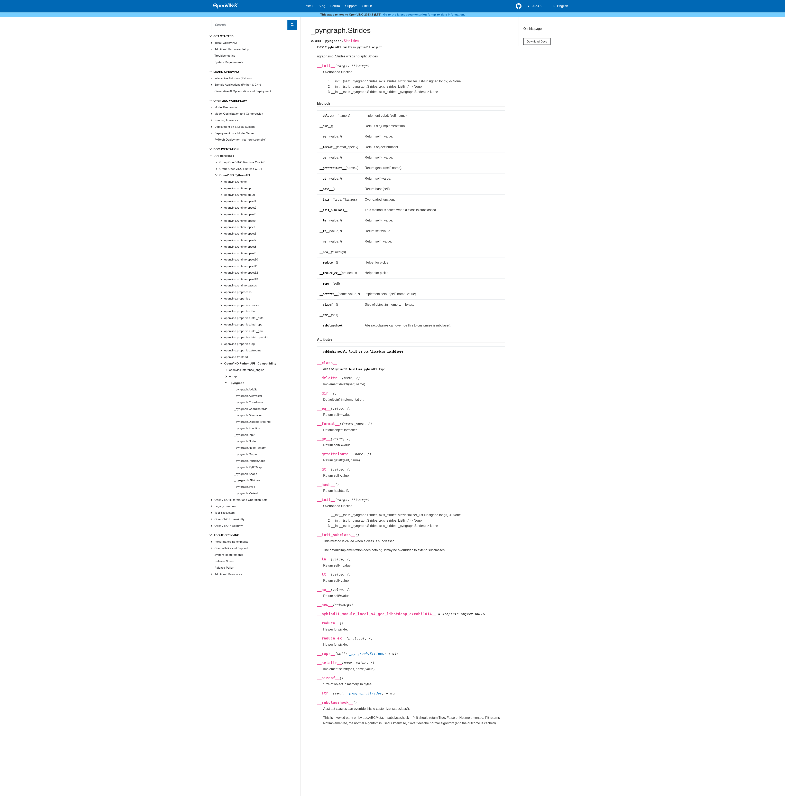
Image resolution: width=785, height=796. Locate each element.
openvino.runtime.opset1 (240, 201)
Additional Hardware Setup (231, 49)
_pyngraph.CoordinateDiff (250, 408)
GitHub (367, 6)
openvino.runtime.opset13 (241, 279)
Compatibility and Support (231, 548)
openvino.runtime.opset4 (240, 220)
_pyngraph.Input (244, 434)
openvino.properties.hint (240, 311)
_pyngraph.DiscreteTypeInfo (252, 421)
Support (351, 6)
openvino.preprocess (237, 292)
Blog (321, 6)
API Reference (224, 155)
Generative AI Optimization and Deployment (242, 91)
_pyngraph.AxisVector (248, 395)
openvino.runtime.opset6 (240, 233)
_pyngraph (236, 383)
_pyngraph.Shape (245, 473)
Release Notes (223, 561)
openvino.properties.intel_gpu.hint (246, 337)
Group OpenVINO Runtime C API (240, 168)
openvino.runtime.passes (240, 285)
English (562, 6)
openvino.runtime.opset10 (241, 259)
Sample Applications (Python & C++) (237, 84)
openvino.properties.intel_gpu (243, 331)
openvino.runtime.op (237, 188)
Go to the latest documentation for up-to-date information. (424, 14)
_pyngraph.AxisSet (246, 389)
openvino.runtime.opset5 (240, 227)
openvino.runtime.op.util (239, 194)
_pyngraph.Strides (247, 480)
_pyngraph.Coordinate (248, 402)
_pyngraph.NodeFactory (250, 447)
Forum (335, 6)
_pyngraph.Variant (246, 493)
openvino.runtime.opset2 (240, 207)
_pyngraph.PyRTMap (248, 467)
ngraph (233, 376)
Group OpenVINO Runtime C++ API (242, 162)
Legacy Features (225, 506)
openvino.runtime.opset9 (240, 253)
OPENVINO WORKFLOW (230, 100)
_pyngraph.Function (247, 428)
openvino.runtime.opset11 (241, 266)
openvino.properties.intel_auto (244, 318)
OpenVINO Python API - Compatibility (250, 363)
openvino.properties (237, 298)
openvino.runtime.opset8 (240, 246)
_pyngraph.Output (246, 454)
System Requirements (228, 62)
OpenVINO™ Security (228, 525)
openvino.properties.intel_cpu (243, 324)
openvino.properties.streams (242, 350)
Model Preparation (226, 107)
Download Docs (537, 41)
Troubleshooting (224, 55)
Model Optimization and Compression (238, 113)
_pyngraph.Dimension (248, 415)
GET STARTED (223, 36)
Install (309, 6)
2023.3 (537, 6)
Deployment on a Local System (234, 126)
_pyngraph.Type (244, 486)
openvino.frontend (236, 357)
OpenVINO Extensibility (229, 519)
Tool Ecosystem (224, 512)
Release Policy (223, 567)
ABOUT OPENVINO (226, 535)
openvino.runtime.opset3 (240, 214)
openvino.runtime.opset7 (240, 240)
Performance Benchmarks (231, 541)
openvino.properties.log (239, 343)
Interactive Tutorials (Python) (233, 78)
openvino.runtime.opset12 (241, 272)
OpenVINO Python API (234, 175)
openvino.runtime (235, 181)
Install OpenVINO (225, 42)
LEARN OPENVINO (226, 71)
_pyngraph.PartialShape (249, 460)
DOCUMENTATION (226, 149)
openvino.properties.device (241, 305)
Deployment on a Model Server (234, 133)
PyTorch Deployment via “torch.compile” (240, 139)
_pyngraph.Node (245, 441)
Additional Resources (228, 574)
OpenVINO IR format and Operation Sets (240, 499)
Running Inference (226, 120)
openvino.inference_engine (246, 369)
